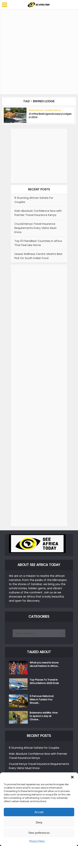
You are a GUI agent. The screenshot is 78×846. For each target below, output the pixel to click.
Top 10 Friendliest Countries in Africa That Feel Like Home (38, 243)
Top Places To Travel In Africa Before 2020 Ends (44, 681)
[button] (72, 777)
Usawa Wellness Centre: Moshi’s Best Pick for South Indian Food (38, 256)
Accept (39, 812)
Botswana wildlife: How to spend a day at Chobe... (44, 716)
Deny (39, 822)
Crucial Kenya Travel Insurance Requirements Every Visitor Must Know (35, 228)
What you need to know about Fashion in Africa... (44, 664)
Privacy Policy (37, 841)
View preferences (39, 832)
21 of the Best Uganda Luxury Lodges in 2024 (50, 115)
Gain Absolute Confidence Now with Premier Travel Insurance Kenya (38, 213)
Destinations (36, 110)
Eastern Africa (53, 110)
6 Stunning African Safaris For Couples (34, 748)
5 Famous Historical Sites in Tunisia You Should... (42, 699)
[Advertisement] (39, 52)
